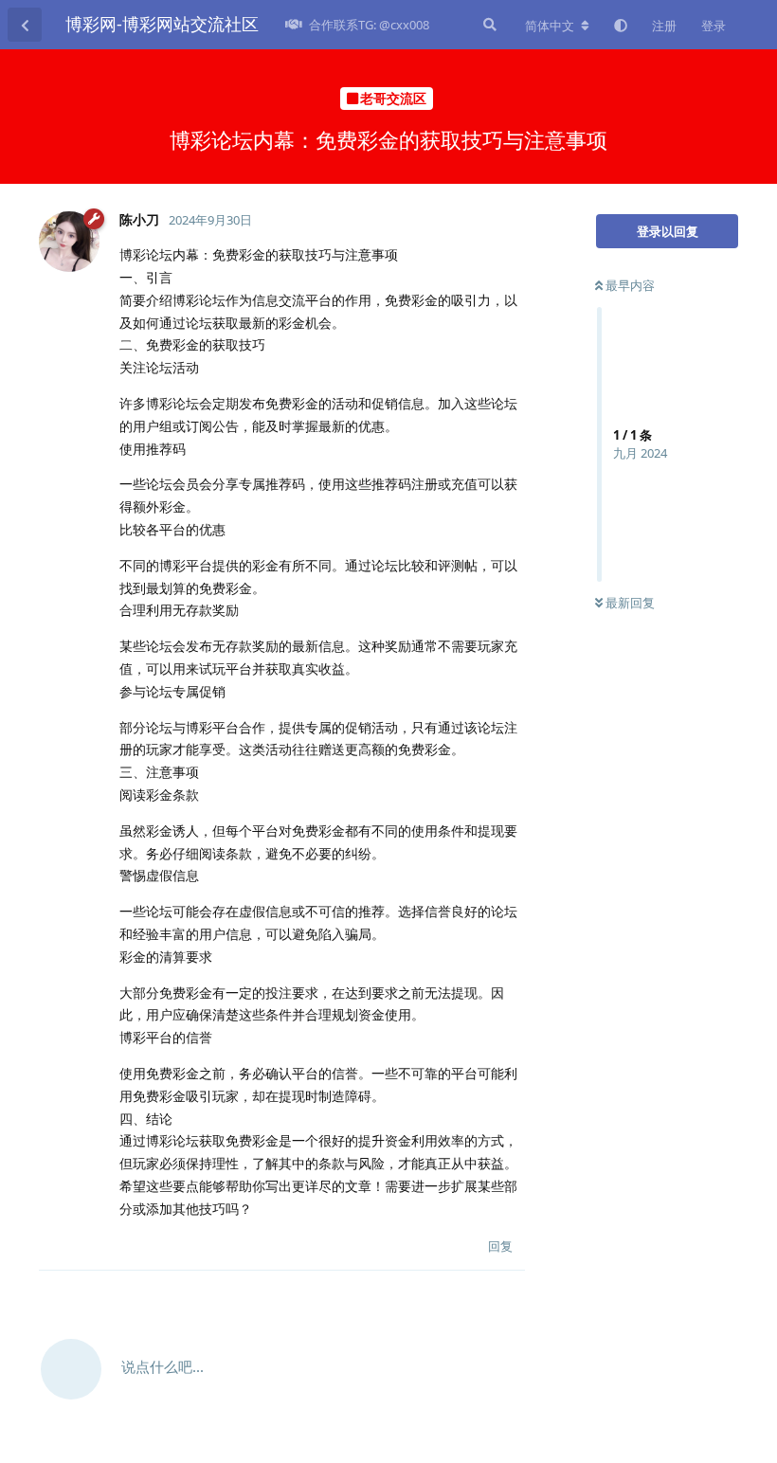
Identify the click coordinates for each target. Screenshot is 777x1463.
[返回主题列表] (25, 25)
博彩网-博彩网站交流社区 (162, 23)
